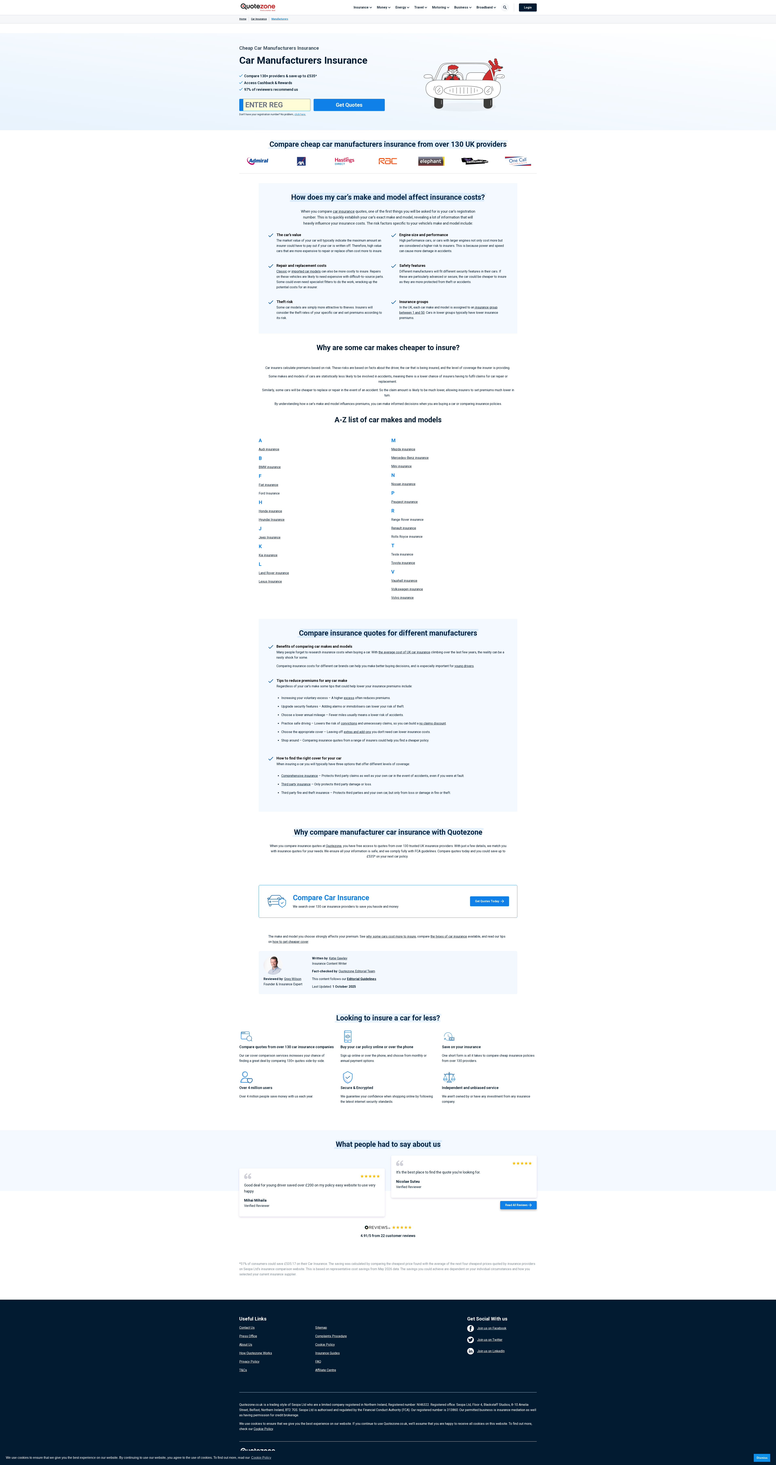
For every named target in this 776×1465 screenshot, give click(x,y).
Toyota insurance (403, 563)
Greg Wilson (292, 979)
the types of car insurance (448, 936)
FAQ (318, 1362)
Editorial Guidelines (361, 979)
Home (242, 19)
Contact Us (247, 1328)
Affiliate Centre (325, 1370)
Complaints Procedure (331, 1336)
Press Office (248, 1336)
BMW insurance (270, 467)
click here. (300, 114)
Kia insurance (268, 555)
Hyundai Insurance (272, 520)
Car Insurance (259, 19)
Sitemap (321, 1328)
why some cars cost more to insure (391, 936)
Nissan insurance (403, 484)
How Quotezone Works (255, 1353)
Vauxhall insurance (404, 581)
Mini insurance (401, 466)
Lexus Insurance (270, 581)
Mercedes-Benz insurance (410, 458)
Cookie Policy (325, 1345)
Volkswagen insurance (407, 589)
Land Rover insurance (274, 573)
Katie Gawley (338, 958)
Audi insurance (269, 449)
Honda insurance (270, 511)
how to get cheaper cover (290, 942)
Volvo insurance (402, 598)
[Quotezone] (258, 7)
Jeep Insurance (269, 537)
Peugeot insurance (404, 502)
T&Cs (243, 1370)
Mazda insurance (403, 449)
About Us (245, 1345)
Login (528, 7)
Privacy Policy (249, 1362)
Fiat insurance (268, 485)
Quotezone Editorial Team (357, 971)
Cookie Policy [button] (261, 1457)
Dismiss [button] (762, 1457)
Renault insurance (403, 528)
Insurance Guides (327, 1353)
